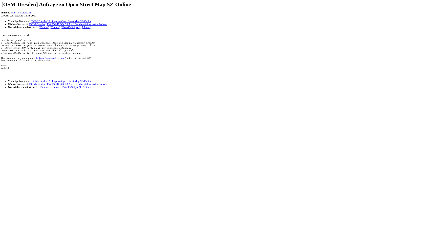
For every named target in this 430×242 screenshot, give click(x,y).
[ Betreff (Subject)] (71, 87)
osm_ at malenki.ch (21, 12)
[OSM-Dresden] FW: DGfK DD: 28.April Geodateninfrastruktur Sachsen (68, 24)
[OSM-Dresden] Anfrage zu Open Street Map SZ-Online (61, 21)
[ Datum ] (44, 27)
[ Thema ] (55, 27)
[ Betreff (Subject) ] (71, 27)
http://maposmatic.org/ (51, 58)
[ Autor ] (86, 27)
